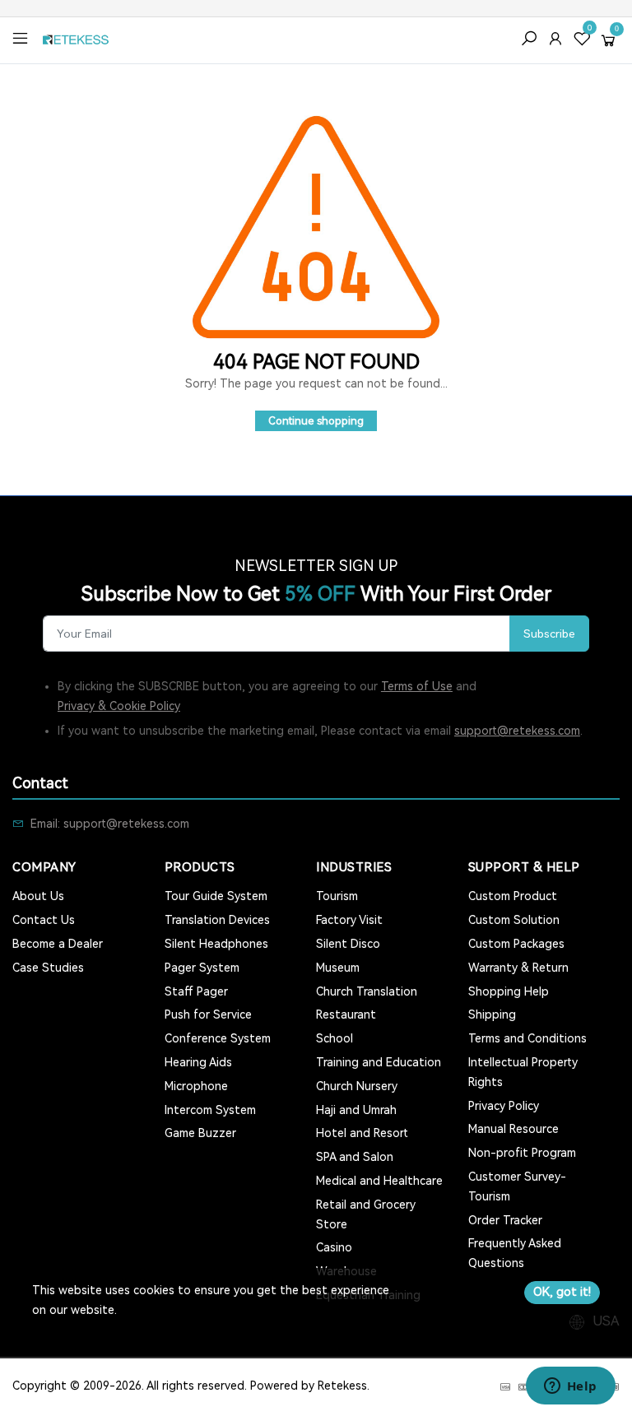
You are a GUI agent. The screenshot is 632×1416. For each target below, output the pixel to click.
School (334, 1038)
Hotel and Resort (362, 1133)
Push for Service (208, 1014)
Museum (338, 967)
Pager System (202, 967)
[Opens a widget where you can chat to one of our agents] (570, 1387)
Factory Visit (349, 919)
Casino (334, 1247)
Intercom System (210, 1110)
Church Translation (366, 991)
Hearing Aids (198, 1062)
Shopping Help (508, 991)
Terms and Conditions (527, 1038)
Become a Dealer (57, 943)
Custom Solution (514, 919)
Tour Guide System (216, 896)
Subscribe (549, 633)
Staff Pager (196, 991)
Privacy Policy (503, 1105)
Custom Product (512, 896)
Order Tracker (505, 1220)
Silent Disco (348, 943)
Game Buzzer (200, 1133)
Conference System (218, 1038)
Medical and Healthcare (379, 1180)
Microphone (196, 1086)
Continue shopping (316, 421)
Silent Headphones (216, 943)
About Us (38, 896)
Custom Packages (516, 943)
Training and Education (378, 1062)
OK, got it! (562, 1291)
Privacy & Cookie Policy (119, 706)
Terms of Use (417, 686)
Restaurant (346, 1014)
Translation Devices (217, 919)
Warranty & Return (518, 967)
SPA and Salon (354, 1156)
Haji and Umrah (356, 1110)
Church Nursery (356, 1086)
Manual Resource (513, 1128)
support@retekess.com (517, 730)
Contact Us (43, 919)
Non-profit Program (522, 1152)
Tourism (337, 896)
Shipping (492, 1014)
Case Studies (48, 967)
